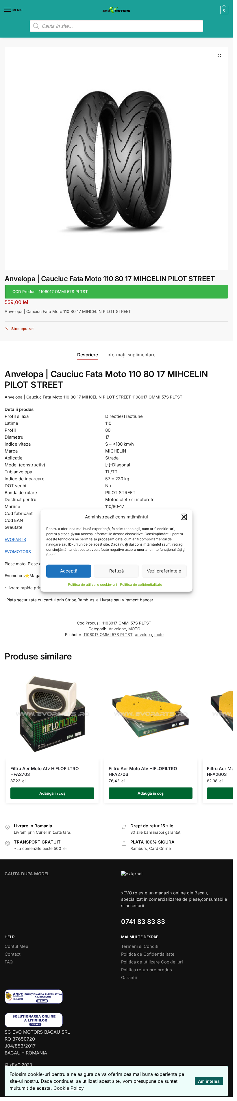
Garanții (129, 977)
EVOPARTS (15, 539)
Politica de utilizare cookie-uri (92, 584)
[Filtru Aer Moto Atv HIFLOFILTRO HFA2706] (150, 714)
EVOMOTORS (18, 551)
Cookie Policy (68, 1088)
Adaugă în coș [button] (52, 793)
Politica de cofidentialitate (141, 584)
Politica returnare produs (146, 969)
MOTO (134, 629)
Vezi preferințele (164, 571)
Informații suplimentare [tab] (130, 354)
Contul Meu (16, 946)
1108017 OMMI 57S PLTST (108, 634)
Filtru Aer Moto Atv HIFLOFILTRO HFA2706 (143, 771)
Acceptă (68, 571)
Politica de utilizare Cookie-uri (152, 962)
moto (159, 634)
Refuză (116, 571)
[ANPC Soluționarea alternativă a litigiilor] (58, 996)
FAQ (9, 962)
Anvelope (117, 629)
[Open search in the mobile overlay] (116, 26)
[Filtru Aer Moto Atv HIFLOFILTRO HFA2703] (52, 714)
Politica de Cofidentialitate (148, 954)
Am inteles (209, 1081)
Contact (13, 954)
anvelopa (143, 634)
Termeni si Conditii (140, 946)
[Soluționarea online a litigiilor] (58, 1020)
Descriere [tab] (87, 354)
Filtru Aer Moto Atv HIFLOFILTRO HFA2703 (44, 771)
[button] (184, 517)
